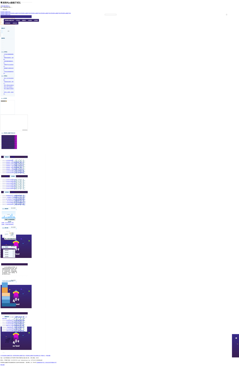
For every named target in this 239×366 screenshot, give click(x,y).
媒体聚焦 (13, 156)
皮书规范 (7, 176)
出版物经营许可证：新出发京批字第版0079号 (46, 362)
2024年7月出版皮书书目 (9, 179)
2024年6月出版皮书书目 (9, 181)
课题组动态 (7, 316)
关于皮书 (18, 20)
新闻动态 (7, 156)
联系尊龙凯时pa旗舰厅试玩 (19, 355)
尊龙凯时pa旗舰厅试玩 (5, 11)
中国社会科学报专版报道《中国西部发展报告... (13, 330)
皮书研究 (13, 192)
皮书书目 (6, 252)
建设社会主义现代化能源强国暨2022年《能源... (13, 325)
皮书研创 (30, 20)
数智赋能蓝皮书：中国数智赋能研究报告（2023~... (14, 195)
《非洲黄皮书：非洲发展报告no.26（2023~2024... (13, 197)
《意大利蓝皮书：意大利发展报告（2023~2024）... (14, 200)
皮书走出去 (15, 23)
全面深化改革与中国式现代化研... (8, 137)
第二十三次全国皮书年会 (6, 241)
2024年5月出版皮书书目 (9, 183)
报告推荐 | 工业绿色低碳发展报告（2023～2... (13, 162)
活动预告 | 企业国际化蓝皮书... (8, 148)
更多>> (2, 51)
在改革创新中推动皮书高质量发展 (8, 135)
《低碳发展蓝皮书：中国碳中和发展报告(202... (13, 327)
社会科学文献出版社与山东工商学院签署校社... (13, 172)
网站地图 (3, 6)
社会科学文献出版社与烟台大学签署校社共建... (13, 170)
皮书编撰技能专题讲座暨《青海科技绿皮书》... (13, 322)
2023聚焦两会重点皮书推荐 (7, 243)
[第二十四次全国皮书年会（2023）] (9, 237)
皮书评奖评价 (7, 23)
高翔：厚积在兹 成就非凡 (9, 85)
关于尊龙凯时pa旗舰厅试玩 (6, 355)
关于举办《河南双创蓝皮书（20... (8, 144)
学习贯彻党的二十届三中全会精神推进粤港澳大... (13, 199)
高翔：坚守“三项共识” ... (9, 86)
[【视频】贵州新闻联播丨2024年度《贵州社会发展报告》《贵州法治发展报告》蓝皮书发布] (9, 218)
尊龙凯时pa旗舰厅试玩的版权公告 (33, 355)
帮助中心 (8, 6)
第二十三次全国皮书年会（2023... (8, 142)
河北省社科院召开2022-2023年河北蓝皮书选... (13, 323)
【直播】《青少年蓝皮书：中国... (7, 222)
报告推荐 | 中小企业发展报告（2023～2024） (13, 165)
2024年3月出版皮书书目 (9, 186)
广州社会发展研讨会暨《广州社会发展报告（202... (14, 202)
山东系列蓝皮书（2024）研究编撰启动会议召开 (13, 320)
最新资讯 (24, 20)
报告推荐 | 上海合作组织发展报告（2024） (12, 167)
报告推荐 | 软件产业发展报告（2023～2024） (13, 163)
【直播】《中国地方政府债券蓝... (7, 224)
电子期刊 (6, 254)
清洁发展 (3, 101)
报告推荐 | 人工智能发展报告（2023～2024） (13, 169)
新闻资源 (6, 250)
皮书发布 (36, 20)
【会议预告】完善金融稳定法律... (8, 146)
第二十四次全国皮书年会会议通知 (8, 139)
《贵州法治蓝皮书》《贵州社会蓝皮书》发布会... (13, 204)
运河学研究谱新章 (7, 160)
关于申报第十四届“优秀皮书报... (8, 141)
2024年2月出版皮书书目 (9, 188)
